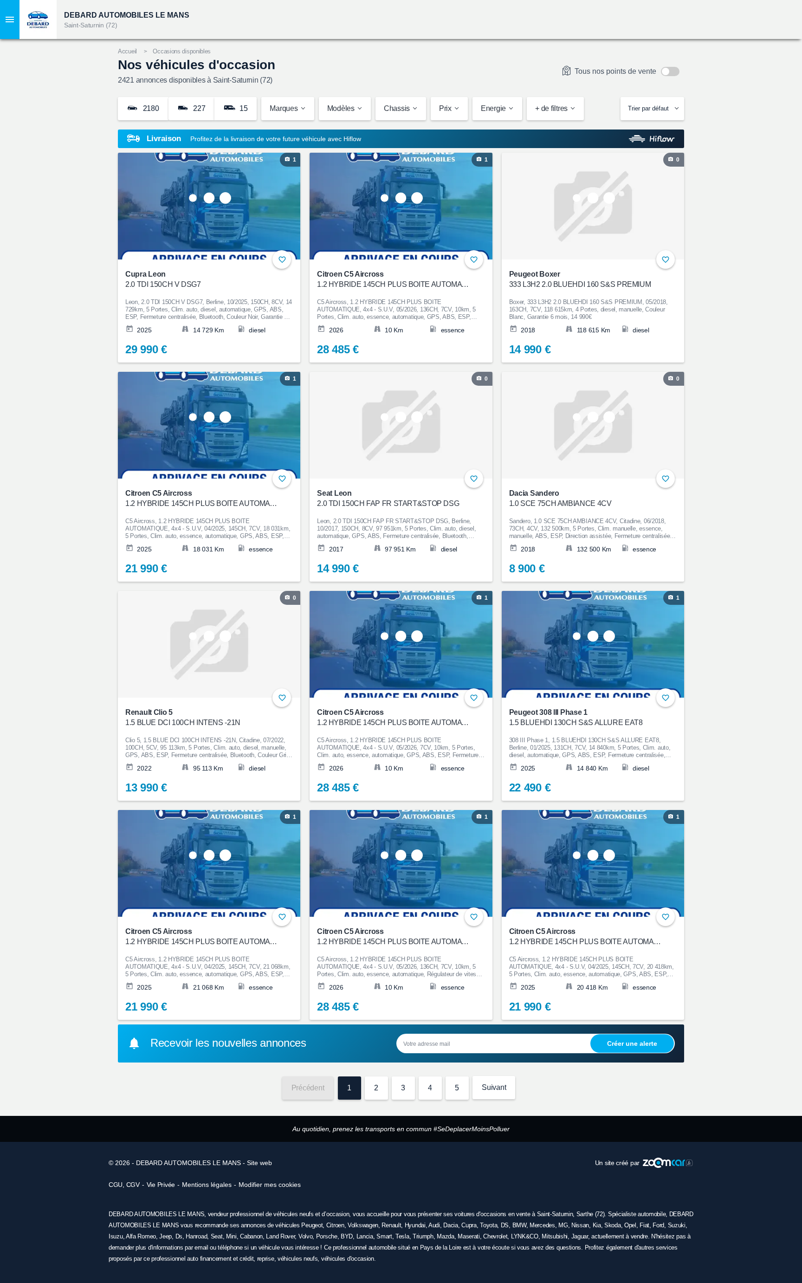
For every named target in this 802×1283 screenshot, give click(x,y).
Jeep (165, 1236)
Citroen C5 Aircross (394, 279)
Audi (434, 1225)
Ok (632, 1043)
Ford (658, 1225)
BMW (519, 1225)
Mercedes (542, 1225)
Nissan (580, 1225)
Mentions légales (207, 1184)
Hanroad (196, 1236)
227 (199, 108)
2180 (150, 108)
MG (563, 1225)
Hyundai (415, 1225)
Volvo (305, 1236)
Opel (630, 1225)
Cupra (469, 1225)
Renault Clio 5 (182, 717)
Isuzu (116, 1236)
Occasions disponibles (182, 51)
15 (242, 108)
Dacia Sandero (560, 498)
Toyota (488, 1225)
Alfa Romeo (141, 1236)
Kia (597, 1225)
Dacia (450, 1225)
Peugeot (312, 1225)
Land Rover (280, 1236)
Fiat (644, 1225)
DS (505, 1225)
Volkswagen (363, 1225)
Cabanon (251, 1236)
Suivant (494, 1087)
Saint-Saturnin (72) (90, 25)
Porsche (326, 1236)
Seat (217, 1236)
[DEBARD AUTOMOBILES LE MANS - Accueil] (38, 19)
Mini (231, 1236)
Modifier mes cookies (270, 1184)
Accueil (127, 51)
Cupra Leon (163, 279)
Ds (178, 1236)
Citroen (335, 1225)
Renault (391, 1225)
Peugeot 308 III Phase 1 (576, 717)
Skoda (612, 1225)
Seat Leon (388, 498)
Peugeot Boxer (580, 279)
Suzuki (677, 1225)
